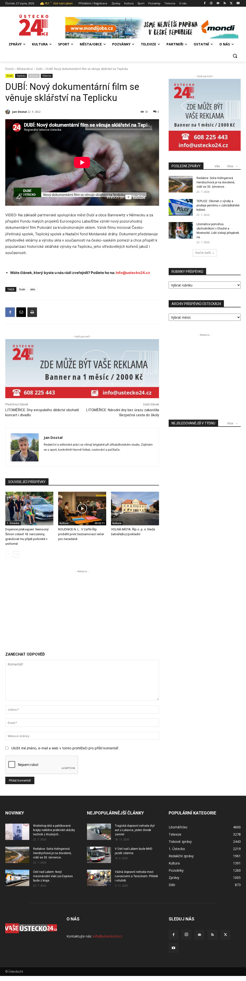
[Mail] (218, 3)
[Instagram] (211, 3)
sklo (32, 289)
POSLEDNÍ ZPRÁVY (186, 166)
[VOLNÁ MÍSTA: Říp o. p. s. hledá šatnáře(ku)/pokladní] (135, 508)
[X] (231, 3)
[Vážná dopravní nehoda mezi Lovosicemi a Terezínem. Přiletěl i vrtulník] (99, 878)
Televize (46, 75)
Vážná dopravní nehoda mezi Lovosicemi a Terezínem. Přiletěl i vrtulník (136, 876)
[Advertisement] (82, 607)
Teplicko (21, 75)
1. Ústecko (13, 523)
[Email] (21, 312)
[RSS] (225, 3)
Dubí (39, 69)
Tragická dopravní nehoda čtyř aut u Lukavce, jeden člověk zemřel (135, 830)
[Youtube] (238, 3)
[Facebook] (204, 3)
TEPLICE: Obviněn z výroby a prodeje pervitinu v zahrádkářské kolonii (218, 205)
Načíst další (203, 253)
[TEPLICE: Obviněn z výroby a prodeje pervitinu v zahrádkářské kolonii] (181, 207)
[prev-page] (8, 554)
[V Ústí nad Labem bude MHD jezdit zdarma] (99, 855)
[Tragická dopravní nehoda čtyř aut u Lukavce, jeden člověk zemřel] (99, 832)
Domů (9, 69)
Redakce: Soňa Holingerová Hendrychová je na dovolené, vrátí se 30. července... (216, 182)
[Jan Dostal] (8, 111)
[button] (235, 56)
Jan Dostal (19, 111)
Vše (217, 166)
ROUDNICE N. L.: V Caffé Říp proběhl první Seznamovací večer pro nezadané (81, 534)
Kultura (34, 75)
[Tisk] (32, 312)
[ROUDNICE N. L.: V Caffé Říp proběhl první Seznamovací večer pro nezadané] (82, 508)
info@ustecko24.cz (133, 272)
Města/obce (25, 69)
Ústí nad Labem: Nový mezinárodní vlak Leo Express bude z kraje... (53, 876)
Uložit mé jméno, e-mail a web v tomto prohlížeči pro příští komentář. (65, 748)
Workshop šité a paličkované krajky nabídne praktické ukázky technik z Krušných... (54, 830)
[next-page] (16, 554)
